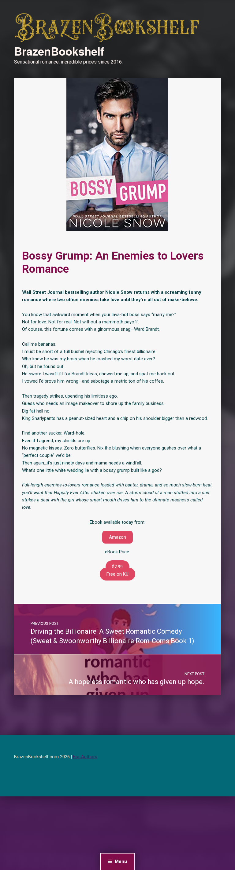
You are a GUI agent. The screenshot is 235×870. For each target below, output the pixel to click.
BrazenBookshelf (59, 51)
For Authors (85, 756)
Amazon (117, 537)
